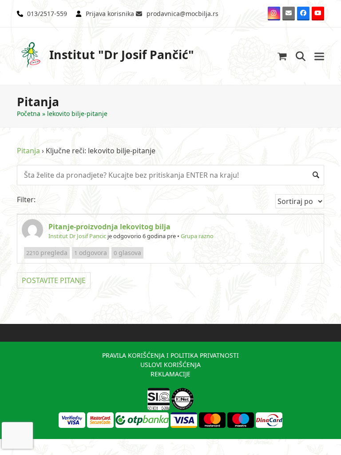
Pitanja (28, 151)
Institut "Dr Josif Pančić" (121, 54)
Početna (28, 113)
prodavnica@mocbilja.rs (182, 13)
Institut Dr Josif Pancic (77, 236)
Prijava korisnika (110, 13)
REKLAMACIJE (170, 374)
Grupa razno (197, 236)
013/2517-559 (47, 13)
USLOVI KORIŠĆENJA (170, 364)
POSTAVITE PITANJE (54, 280)
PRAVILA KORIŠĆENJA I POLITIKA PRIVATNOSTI (170, 355)
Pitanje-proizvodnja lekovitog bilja (109, 226)
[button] (282, 56)
